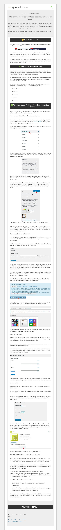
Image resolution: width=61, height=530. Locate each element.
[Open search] (52, 7)
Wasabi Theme (25, 14)
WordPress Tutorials (34, 13)
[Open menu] (9, 7)
